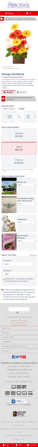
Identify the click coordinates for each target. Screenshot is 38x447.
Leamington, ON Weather (9, 429)
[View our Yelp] (24, 358)
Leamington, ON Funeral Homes (13, 422)
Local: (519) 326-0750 (19, 373)
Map (19, 445)
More (4, 87)
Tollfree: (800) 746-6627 (19, 376)
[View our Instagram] (20, 358)
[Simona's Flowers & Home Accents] (19, 8)
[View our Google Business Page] (17, 358)
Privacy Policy (10, 436)
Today (22, 109)
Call (7, 445)
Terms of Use (19, 439)
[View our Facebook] (13, 358)
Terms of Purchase (24, 436)
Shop (11, 13)
